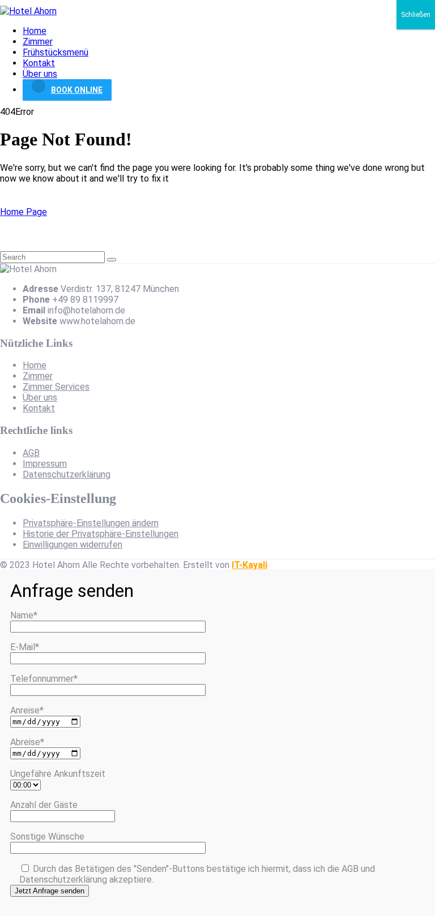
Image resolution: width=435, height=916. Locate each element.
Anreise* (27, 710)
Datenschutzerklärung (66, 474)
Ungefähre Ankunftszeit (57, 773)
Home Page (23, 212)
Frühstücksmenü (55, 52)
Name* (23, 615)
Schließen (415, 15)
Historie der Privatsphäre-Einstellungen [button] (100, 533)
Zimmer (38, 41)
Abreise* (27, 742)
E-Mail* (24, 647)
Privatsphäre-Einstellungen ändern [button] (91, 523)
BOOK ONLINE (77, 89)
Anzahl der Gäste (44, 804)
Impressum (45, 463)
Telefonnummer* (44, 678)
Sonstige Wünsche (47, 836)
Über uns (40, 73)
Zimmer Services (56, 386)
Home (34, 30)
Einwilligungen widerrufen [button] (72, 544)
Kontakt (39, 63)
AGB (31, 453)
